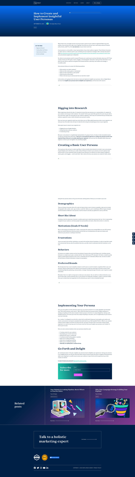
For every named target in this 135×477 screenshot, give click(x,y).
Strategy (68, 2)
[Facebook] (35, 468)
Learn (82, 2)
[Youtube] (44, 468)
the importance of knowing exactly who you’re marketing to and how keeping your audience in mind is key (85, 53)
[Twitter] (38, 468)
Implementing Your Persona (41, 52)
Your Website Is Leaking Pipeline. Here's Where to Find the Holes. (67, 390)
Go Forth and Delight (40, 54)
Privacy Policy (97, 467)
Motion (76, 2)
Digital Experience (54, 396)
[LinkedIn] (47, 468)
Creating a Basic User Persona (41, 50)
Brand (35, 27)
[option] (43, 48)
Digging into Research (40, 48)
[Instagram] (41, 468)
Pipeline (97, 396)
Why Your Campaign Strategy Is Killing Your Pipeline (111, 390)
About (88, 2)
